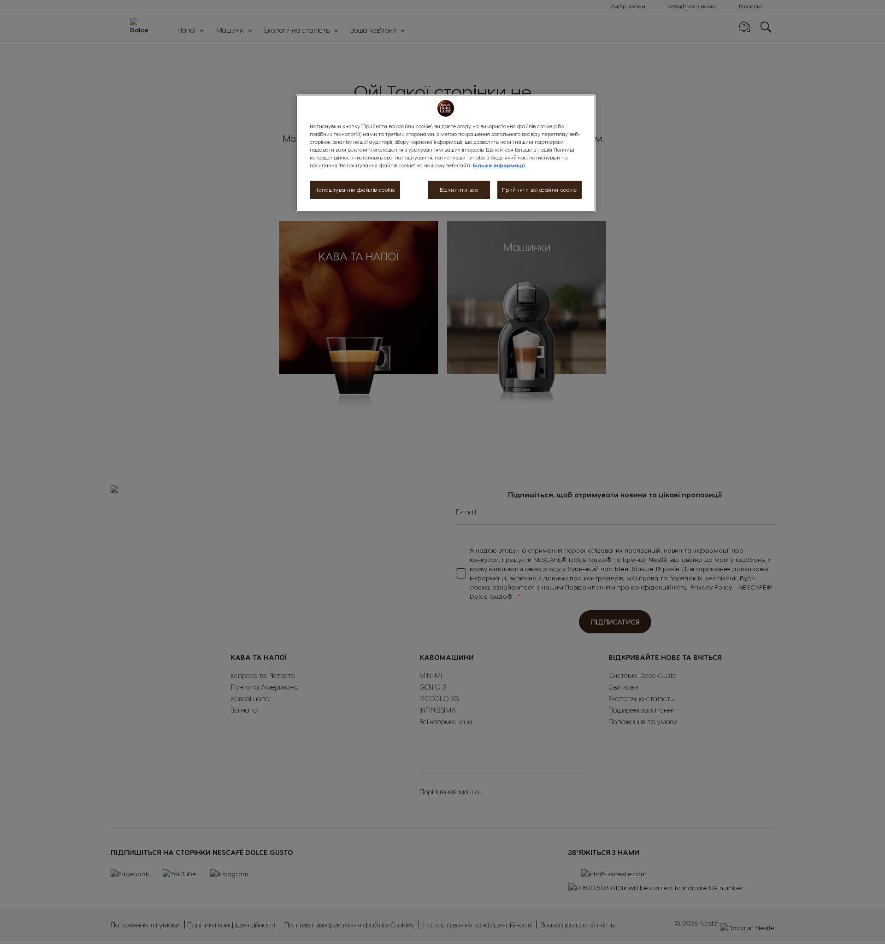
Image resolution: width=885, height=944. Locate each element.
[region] (446, 153)
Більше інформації (499, 165)
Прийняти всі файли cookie (539, 190)
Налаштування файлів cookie (354, 190)
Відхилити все (459, 190)
